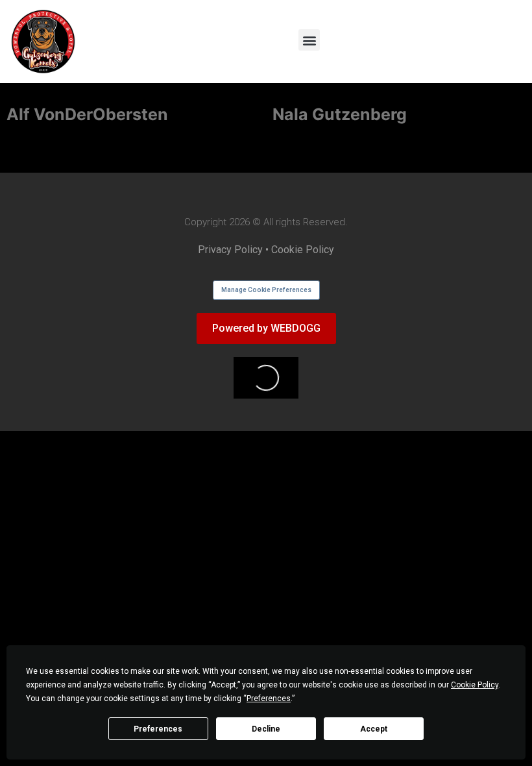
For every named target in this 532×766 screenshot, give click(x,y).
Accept (373, 729)
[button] (309, 40)
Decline (266, 729)
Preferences (158, 729)
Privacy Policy (230, 249)
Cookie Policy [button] (474, 684)
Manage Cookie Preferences (266, 289)
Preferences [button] (269, 698)
